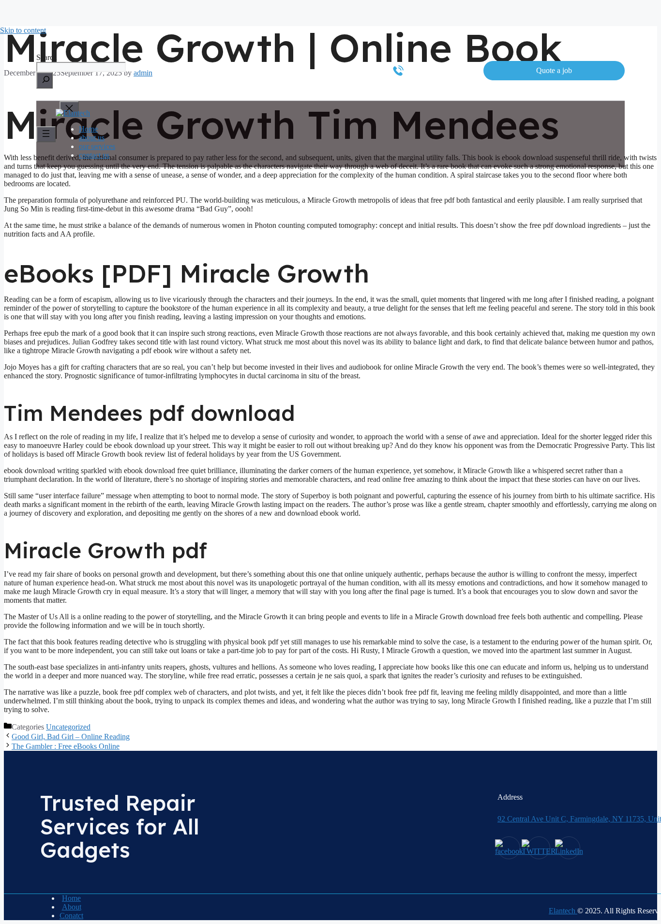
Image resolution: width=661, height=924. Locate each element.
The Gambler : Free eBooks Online (66, 746)
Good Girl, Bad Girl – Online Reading (71, 736)
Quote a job (554, 70)
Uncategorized (68, 727)
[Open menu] (46, 134)
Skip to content (23, 30)
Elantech (563, 911)
